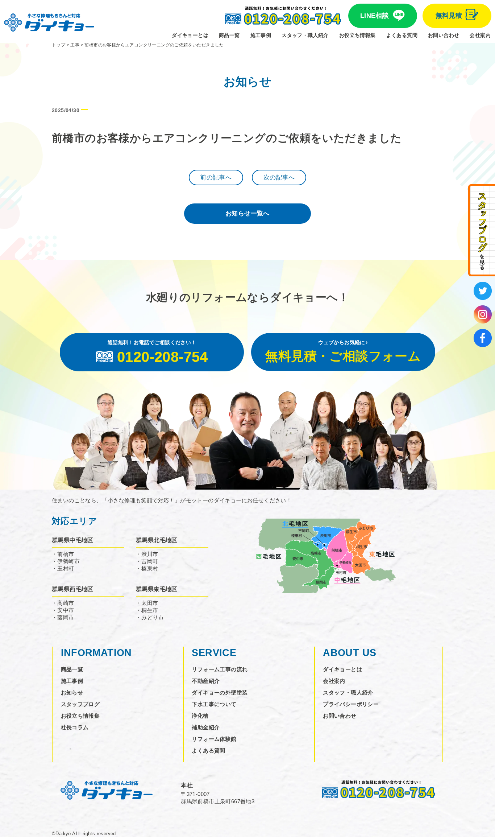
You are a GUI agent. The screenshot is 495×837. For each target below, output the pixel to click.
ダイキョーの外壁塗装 (220, 692)
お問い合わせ (443, 35)
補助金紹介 (206, 727)
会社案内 (480, 35)
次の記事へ (279, 177)
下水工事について (214, 704)
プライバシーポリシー (351, 704)
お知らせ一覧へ (247, 213)
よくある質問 (401, 35)
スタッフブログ (80, 704)
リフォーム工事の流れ (220, 669)
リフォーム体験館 (214, 739)
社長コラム (75, 727)
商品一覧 (229, 35)
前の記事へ (216, 177)
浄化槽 (200, 716)
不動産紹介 (206, 681)
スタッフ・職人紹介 (305, 35)
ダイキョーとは (190, 35)
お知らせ (72, 692)
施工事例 (260, 35)
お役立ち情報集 (357, 35)
